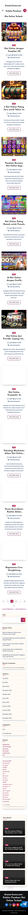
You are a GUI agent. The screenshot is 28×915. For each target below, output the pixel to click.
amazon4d (6, 795)
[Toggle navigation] (2, 10)
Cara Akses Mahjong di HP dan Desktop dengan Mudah (14, 638)
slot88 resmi (6, 744)
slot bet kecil (6, 753)
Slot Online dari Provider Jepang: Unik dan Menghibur (14, 339)
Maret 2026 (6, 686)
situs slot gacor (7, 746)
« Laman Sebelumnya (8, 609)
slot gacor (5, 748)
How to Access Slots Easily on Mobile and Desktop (13, 644)
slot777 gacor (6, 790)
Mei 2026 (5, 682)
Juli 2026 (5, 678)
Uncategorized (7, 733)
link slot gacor (6, 799)
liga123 (5, 769)
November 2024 (7, 718)
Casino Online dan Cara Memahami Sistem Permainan (12, 650)
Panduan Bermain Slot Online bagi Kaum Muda (14, 166)
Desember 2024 (7, 714)
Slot (14, 45)
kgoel (9, 55)
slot (4, 755)
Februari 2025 (7, 706)
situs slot (5, 797)
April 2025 (6, 698)
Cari (4, 615)
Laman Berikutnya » (21, 609)
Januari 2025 (6, 710)
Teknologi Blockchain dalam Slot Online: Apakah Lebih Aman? (14, 453)
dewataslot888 (7, 761)
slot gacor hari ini (7, 784)
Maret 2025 (6, 702)
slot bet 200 (6, 771)
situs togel (6, 751)
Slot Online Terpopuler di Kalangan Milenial (14, 395)
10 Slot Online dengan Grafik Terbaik (14, 280)
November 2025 (7, 690)
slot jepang (6, 801)
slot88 (4, 782)
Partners (7, 804)
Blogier (22, 910)
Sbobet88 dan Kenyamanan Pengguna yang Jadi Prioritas (14, 655)
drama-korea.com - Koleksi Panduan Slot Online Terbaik (13, 11)
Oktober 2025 (6, 694)
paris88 (5, 767)
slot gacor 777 (7, 786)
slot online (5, 793)
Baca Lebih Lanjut (14, 73)
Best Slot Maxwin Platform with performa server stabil (12, 633)
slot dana (5, 780)
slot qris (5, 778)
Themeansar (13, 913)
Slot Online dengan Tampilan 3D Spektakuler (14, 51)
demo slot (5, 776)
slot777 (5, 788)
